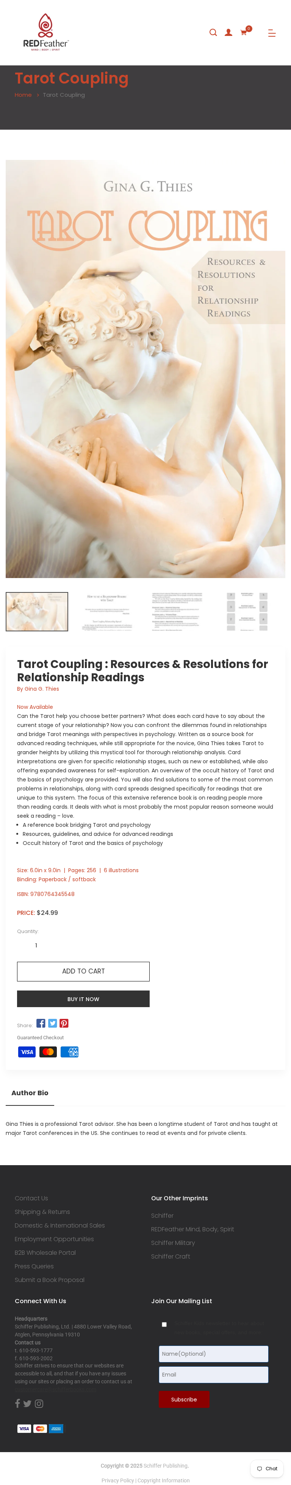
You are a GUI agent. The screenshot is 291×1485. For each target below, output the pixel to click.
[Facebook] (17, 1404)
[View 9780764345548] (37, 611)
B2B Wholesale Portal (45, 1253)
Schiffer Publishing (166, 1466)
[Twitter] (27, 1404)
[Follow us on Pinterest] (64, 1023)
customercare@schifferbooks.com (55, 1389)
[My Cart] (243, 32)
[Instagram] (39, 1404)
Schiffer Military (173, 1243)
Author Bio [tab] (29, 1092)
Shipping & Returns (42, 1212)
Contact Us (31, 1198)
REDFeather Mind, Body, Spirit (192, 1229)
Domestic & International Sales (60, 1226)
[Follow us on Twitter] (52, 1023)
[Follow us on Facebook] (41, 1023)
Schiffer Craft (170, 1257)
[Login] (228, 32)
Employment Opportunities (54, 1239)
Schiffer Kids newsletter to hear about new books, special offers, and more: (219, 1327)
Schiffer (162, 1216)
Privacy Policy (118, 1480)
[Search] (213, 32)
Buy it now (83, 999)
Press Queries (34, 1266)
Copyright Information (164, 1480)
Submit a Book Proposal (49, 1280)
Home (23, 95)
